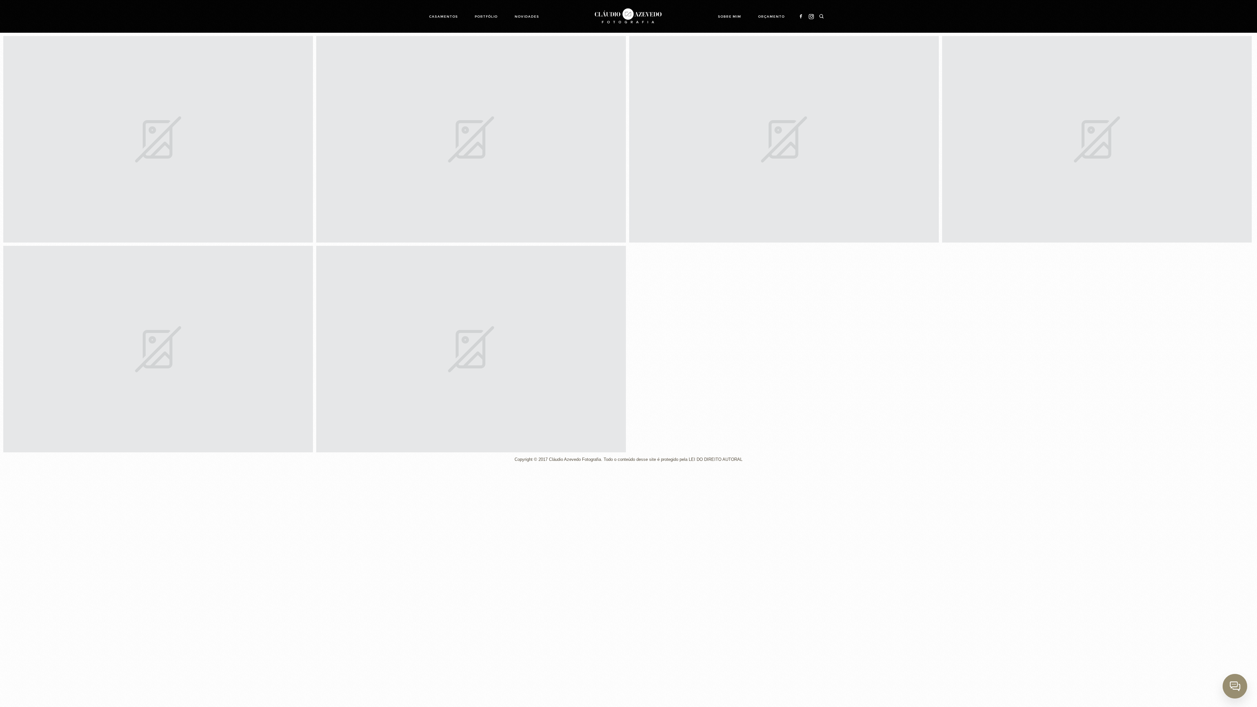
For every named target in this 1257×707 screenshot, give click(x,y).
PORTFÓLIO (486, 16)
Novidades (527, 16)
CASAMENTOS (443, 16)
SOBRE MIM (729, 16)
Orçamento (771, 16)
